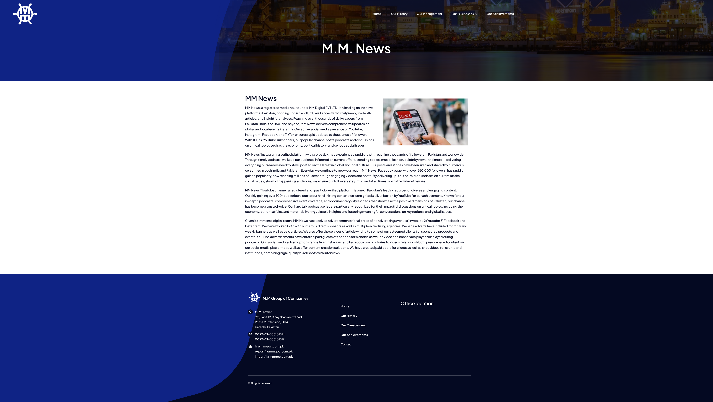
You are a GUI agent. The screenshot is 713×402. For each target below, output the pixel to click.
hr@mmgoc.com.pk (269, 346)
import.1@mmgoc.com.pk (274, 356)
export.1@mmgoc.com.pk (274, 351)
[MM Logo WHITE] (254, 292)
